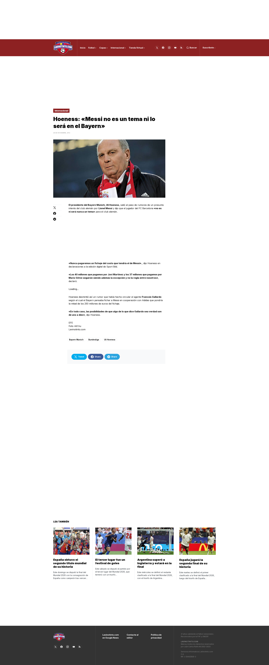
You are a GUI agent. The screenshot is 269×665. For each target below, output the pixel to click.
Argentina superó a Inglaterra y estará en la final (154, 563)
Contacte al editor (132, 636)
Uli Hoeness (109, 339)
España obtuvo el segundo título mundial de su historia (69, 563)
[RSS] (181, 47)
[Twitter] (157, 47)
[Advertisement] (134, 19)
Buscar (193, 47)
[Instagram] (169, 47)
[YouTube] (175, 47)
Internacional (61, 110)
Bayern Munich (76, 339)
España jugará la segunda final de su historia (193, 563)
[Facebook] (163, 47)
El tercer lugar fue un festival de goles (110, 561)
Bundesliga (93, 339)
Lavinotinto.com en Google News (110, 636)
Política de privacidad (156, 636)
